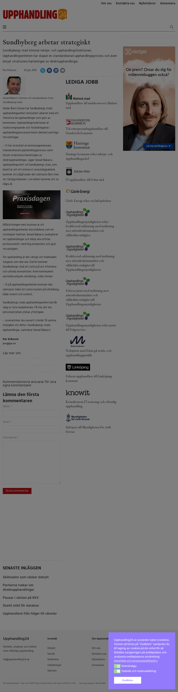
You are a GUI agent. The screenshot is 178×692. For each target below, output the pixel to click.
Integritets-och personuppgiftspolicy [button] (136, 660)
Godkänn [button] (127, 680)
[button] (156, 680)
